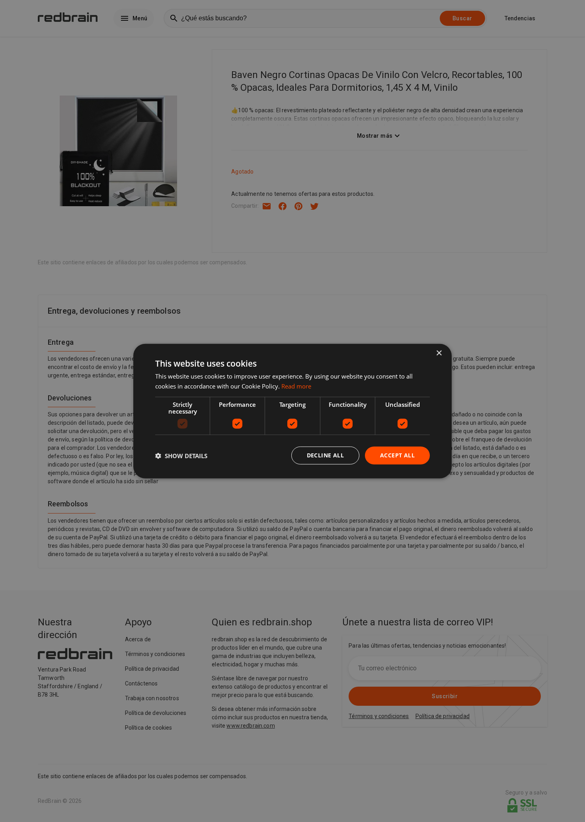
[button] (181, 455)
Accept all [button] (397, 455)
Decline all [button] (325, 455)
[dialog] (292, 411)
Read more (296, 386)
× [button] (439, 353)
